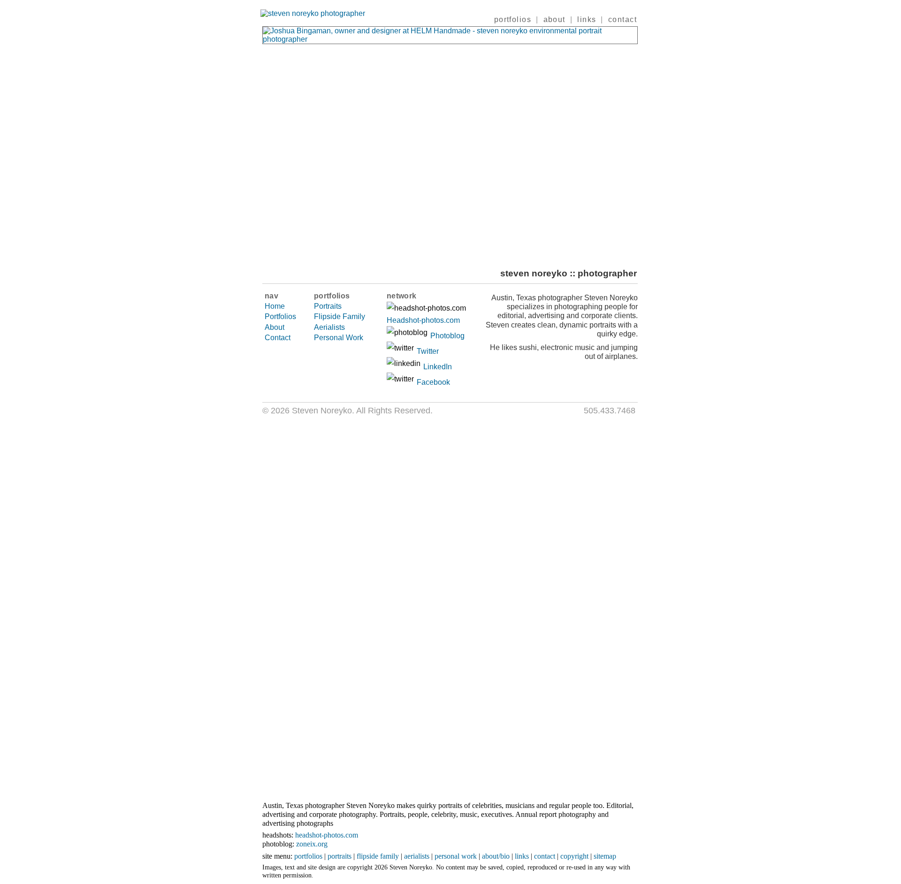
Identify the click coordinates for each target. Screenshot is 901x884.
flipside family (378, 856)
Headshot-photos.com (423, 320)
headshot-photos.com (326, 835)
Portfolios (280, 316)
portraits (339, 856)
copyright (574, 856)
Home (275, 306)
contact (622, 19)
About (274, 327)
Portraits (328, 306)
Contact (277, 338)
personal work (456, 856)
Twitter (428, 351)
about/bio (496, 856)
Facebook (433, 382)
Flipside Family (339, 316)
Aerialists (329, 327)
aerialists (416, 856)
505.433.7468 (609, 410)
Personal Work (338, 338)
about (554, 19)
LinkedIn (437, 367)
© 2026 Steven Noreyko (307, 410)
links (586, 19)
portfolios (512, 19)
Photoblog (447, 336)
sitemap (605, 856)
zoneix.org (312, 844)
